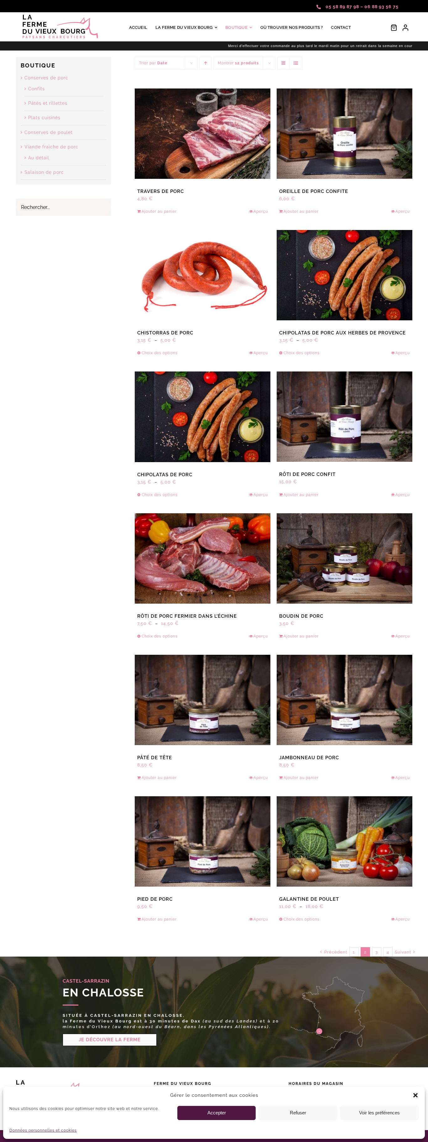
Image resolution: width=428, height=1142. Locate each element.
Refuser (298, 1112)
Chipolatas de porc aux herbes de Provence (342, 333)
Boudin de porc (301, 616)
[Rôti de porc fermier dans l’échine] (202, 558)
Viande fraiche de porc (51, 146)
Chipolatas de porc (164, 475)
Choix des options (160, 353)
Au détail (38, 157)
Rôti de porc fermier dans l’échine (187, 616)
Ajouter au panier (159, 211)
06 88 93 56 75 (381, 6)
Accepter (216, 1112)
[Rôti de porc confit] (344, 416)
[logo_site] (60, 16)
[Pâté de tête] (202, 700)
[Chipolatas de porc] (202, 416)
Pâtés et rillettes (47, 103)
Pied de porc (155, 899)
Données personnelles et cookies (43, 1130)
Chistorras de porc (165, 333)
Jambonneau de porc (309, 757)
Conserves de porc (46, 77)
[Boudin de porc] (344, 558)
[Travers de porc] (202, 133)
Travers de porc (160, 191)
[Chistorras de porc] (202, 275)
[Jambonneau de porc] (344, 700)
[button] (415, 1095)
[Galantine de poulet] (344, 841)
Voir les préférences (379, 1112)
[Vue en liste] (296, 63)
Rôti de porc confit (307, 474)
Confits (36, 88)
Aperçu (260, 211)
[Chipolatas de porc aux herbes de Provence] (344, 275)
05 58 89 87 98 (343, 6)
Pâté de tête (154, 757)
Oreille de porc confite (313, 191)
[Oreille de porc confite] (344, 133)
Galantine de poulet (309, 899)
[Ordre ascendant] (205, 63)
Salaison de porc (44, 172)
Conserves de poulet (48, 132)
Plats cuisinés (44, 117)
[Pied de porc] (202, 841)
